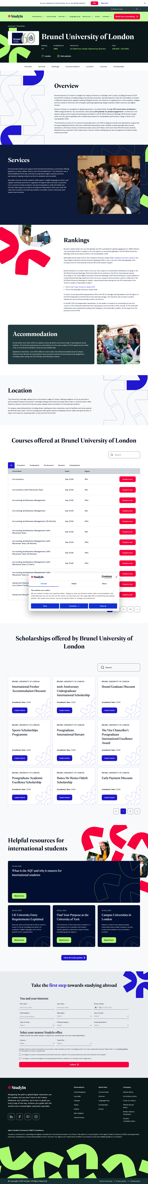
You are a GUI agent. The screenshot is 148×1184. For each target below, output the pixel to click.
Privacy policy (121, 1181)
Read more (19, 896)
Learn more (20, 710)
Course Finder (104, 1092)
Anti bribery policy (130, 1096)
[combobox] (97, 1007)
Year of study (99, 1013)
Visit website (65, 56)
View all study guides (73, 957)
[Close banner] (116, 577)
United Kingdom (80, 1092)
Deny (45, 606)
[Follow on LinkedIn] (11, 1116)
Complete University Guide (124, 258)
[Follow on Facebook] (19, 1116)
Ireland (76, 1109)
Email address (25, 1013)
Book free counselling (125, 16)
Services (61, 16)
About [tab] (104, 583)
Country (23, 1040)
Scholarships (103, 1105)
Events (97, 16)
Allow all (103, 606)
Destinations (37, 16)
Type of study (25, 1022)
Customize (73, 606)
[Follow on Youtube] (27, 1116)
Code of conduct (129, 1100)
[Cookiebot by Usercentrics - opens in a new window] (103, 576)
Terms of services (105, 1181)
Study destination (101, 1022)
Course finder (51, 16)
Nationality (61, 1013)
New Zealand (78, 1113)
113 (130, 609)
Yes (94, 3)
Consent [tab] (44, 583)
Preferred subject (63, 1022)
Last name (61, 1004)
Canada (77, 1100)
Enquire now (127, 479)
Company (105, 16)
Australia (77, 1096)
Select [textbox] (59, 1016)
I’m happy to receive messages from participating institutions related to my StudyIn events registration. (57, 1058)
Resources (86, 16)
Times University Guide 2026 (84, 287)
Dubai (76, 1105)
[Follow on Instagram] (36, 1116)
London (48, 56)
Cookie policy (135, 1181)
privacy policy (123, 1049)
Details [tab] (74, 583)
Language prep (74, 16)
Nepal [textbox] (22, 1043)
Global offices (128, 1092)
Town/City (61, 1040)
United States (79, 1117)
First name (24, 1004)
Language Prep (104, 1100)
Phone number (99, 1004)
